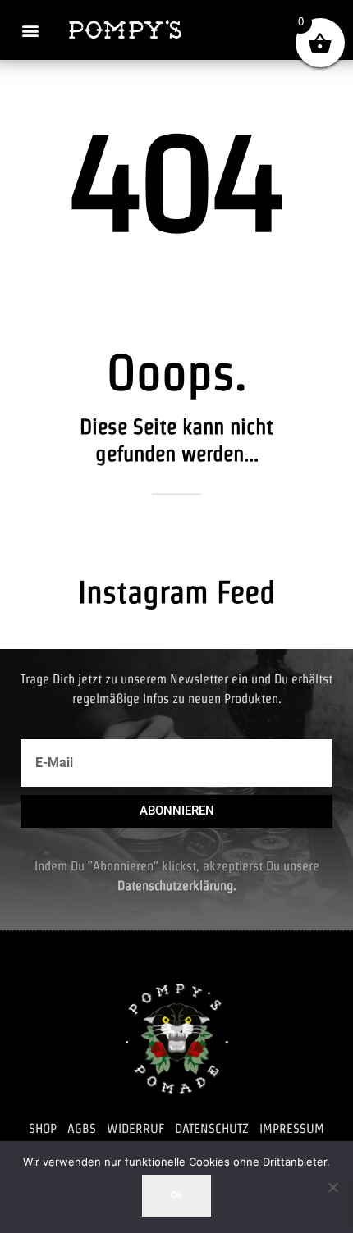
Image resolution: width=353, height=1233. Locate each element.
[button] (30, 29)
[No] (332, 1187)
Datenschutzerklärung (175, 886)
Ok (176, 1195)
